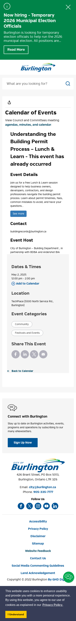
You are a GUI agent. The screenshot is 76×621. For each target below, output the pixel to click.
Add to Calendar (27, 283)
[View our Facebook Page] (21, 506)
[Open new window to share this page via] (9, 102)
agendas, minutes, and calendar (28, 125)
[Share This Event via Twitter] (34, 354)
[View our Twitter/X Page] (29, 506)
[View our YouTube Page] (46, 506)
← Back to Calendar (20, 371)
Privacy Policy (38, 529)
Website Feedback (38, 551)
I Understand (17, 615)
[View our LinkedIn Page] (55, 506)
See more (18, 213)
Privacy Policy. (53, 605)
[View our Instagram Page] (38, 506)
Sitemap (38, 543)
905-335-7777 (43, 492)
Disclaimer (38, 536)
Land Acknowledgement (38, 573)
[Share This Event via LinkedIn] (25, 354)
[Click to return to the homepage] (38, 67)
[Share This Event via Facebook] (15, 354)
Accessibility (38, 521)
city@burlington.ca (42, 487)
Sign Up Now (23, 442)
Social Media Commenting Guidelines (38, 566)
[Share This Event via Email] (43, 354)
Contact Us (38, 558)
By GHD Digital (58, 579)
